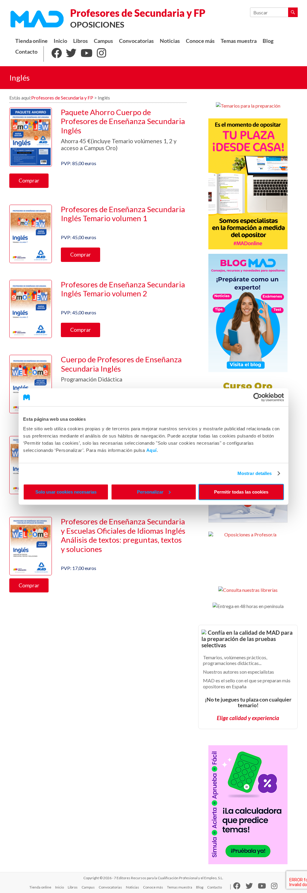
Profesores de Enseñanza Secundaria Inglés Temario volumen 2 (123, 289)
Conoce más (200, 41)
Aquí (151, 449)
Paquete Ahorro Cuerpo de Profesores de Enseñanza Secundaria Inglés (123, 121)
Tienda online (31, 41)
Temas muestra (239, 41)
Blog (268, 41)
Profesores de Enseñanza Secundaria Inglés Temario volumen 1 (123, 214)
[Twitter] (71, 54)
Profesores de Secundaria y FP (137, 13)
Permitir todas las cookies (241, 491)
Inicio (60, 41)
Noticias (170, 41)
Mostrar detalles (254, 473)
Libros (80, 41)
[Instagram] (101, 54)
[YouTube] (86, 54)
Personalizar (150, 491)
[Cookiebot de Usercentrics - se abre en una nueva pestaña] (257, 397)
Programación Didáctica (91, 379)
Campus (103, 41)
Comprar (29, 180)
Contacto (26, 52)
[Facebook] (56, 54)
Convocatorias (136, 41)
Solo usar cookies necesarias (66, 491)
